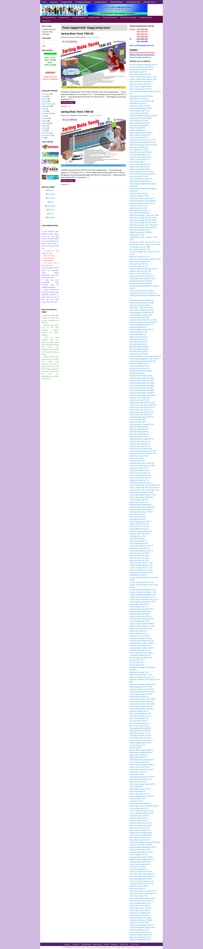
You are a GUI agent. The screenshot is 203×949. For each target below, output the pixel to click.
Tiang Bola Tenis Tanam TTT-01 (140, 716)
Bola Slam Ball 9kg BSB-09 (139, 346)
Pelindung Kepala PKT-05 (138, 332)
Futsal (44, 111)
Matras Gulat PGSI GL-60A (139, 930)
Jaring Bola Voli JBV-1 (137, 373)
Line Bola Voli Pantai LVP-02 (139, 125)
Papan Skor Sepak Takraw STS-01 (142, 881)
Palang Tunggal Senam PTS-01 (140, 743)
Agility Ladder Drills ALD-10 (139, 755)
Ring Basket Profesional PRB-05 (141, 281)
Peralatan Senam (64, 17)
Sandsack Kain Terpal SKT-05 (140, 441)
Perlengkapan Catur (133, 2)
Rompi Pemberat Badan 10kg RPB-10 (143, 395)
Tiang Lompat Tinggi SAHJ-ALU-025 (142, 692)
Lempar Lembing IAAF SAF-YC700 (142, 582)
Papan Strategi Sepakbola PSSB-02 (142, 624)
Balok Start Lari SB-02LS (138, 782)
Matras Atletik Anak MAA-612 (140, 123)
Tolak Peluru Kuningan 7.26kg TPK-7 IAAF (144, 215)
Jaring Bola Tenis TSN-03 (77, 33)
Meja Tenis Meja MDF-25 (138, 327)
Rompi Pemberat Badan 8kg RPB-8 (142, 390)
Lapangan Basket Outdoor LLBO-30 (142, 643)
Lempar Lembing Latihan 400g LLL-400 (143, 79)
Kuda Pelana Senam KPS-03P (140, 738)
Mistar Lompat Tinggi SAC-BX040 (141, 497)
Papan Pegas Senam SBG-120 (140, 908)
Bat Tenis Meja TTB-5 (137, 660)
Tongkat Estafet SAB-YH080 (139, 614)
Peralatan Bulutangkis (83, 2)
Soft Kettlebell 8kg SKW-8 (138, 339)
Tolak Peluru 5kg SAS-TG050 (140, 305)
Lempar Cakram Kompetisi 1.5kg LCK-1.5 (144, 599)
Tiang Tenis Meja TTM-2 (138, 419)
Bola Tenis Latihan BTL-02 (138, 266)
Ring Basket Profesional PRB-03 (141, 371)
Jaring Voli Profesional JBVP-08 (140, 181)
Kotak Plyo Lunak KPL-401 (139, 147)
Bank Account (97, 944)
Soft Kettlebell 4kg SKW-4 (138, 344)
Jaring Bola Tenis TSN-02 (77, 111)
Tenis (69, 106)
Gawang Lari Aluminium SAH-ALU (141, 572)
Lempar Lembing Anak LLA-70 (140, 159)
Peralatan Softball (93, 17)
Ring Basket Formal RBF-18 (139, 886)
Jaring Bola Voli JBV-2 (137, 538)
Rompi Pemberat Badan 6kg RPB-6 (142, 385)
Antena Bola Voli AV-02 (137, 888)
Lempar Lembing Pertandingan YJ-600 (143, 590)
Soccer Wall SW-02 (136, 786)
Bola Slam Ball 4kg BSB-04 (139, 432)
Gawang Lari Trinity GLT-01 (139, 480)
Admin (83, 37)
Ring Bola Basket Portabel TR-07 (141, 376)
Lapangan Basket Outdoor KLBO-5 (142, 648)
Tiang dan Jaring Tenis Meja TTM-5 (142, 609)
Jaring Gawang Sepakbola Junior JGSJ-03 (144, 359)
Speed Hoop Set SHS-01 (138, 772)
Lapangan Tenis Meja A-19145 (140, 850)
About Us (67, 944)
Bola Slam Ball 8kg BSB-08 (139, 349)
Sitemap (106, 944)
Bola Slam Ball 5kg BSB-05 (139, 429)
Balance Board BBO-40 (138, 334)
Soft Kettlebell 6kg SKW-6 (138, 342)
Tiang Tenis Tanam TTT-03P (139, 196)
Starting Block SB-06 (137, 458)
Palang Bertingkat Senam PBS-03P (142, 463)
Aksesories (46, 94)
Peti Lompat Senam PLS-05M (140, 247)
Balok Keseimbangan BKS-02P (140, 714)
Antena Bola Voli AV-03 (137, 791)
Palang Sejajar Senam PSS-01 (140, 789)
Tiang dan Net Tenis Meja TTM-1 (141, 779)
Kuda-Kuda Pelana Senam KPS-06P (142, 466)
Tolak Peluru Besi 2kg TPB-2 (139, 558)
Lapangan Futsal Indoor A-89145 (141, 845)
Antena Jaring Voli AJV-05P (139, 113)
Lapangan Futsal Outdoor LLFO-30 (142, 640)
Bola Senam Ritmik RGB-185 (140, 473)
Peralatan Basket (101, 2)
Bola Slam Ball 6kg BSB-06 (139, 427)
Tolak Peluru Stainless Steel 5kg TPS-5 (143, 227)
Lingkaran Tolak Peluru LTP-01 (140, 534)
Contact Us (75, 944)
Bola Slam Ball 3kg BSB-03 (139, 434)
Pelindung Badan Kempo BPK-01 (141, 658)
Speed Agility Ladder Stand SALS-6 (142, 769)
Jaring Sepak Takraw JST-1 (139, 502)
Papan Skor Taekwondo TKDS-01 (141, 871)
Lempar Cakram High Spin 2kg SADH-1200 (145, 485)
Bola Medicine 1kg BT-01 (138, 72)
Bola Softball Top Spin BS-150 (140, 837)
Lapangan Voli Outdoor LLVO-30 (141, 638)
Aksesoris (53, 2)
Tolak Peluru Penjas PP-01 (139, 896)
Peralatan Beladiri (116, 2)
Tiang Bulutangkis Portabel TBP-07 (142, 417)
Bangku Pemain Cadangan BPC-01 (142, 859)
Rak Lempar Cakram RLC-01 (140, 726)
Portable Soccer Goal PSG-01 (140, 767)
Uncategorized (47, 135)
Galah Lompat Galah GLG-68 (140, 164)
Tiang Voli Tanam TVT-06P (139, 176)
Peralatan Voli (46, 21)
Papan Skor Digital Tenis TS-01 (140, 937)
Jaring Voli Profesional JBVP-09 (140, 179)
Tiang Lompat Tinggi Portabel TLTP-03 (143, 495)
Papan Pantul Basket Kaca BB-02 (141, 653)
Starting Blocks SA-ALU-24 (139, 98)
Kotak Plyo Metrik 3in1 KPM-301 (141, 152)
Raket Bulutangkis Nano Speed (140, 611)
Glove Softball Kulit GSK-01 (139, 529)
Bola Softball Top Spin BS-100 (140, 840)
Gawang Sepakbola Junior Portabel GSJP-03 (145, 356)
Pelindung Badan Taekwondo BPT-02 (142, 507)
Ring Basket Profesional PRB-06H (141, 96)
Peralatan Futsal (149, 2)
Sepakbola (45, 123)
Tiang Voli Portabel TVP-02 (139, 711)
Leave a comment (93, 37)
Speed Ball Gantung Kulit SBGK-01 (142, 760)
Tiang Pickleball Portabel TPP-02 (141, 108)
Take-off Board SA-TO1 (138, 514)
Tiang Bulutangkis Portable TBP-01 (142, 69)
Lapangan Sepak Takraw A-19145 (141, 852)
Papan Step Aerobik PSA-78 (139, 436)
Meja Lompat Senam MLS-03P (140, 730)
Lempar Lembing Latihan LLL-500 (141, 563)
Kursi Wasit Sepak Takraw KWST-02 (142, 876)
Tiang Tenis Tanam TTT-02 (139, 206)
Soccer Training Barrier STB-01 (140, 903)
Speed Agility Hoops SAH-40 (139, 604)
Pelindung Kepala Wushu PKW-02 (141, 509)
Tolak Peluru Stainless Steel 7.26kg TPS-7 (144, 225)
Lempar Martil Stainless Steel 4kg (141, 709)
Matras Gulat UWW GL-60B (139, 524)
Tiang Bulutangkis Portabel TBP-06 (142, 439)
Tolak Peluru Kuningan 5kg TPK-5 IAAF (143, 220)
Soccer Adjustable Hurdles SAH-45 (142, 813)
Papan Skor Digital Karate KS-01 (141, 935)
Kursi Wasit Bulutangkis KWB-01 (141, 283)
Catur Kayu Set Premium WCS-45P (142, 101)
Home (44, 2)
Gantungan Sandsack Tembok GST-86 (143, 453)
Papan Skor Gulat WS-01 (138, 869)
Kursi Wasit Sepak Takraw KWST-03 (142, 874)
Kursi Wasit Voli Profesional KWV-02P (143, 174)
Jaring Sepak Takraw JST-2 (139, 543)
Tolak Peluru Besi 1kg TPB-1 (139, 560)
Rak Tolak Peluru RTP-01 (138, 721)
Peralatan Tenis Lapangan (128, 17)
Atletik (44, 96)
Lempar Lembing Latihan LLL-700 (141, 568)
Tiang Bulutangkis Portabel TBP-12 (142, 329)
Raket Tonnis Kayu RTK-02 (139, 456)
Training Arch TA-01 (136, 801)
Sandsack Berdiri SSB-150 (139, 818)
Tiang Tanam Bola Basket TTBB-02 (142, 291)
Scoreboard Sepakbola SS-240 (140, 655)
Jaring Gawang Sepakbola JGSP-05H (143, 361)
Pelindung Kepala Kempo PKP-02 (141, 512)
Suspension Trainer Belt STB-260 (141, 628)
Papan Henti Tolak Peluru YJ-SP (141, 675)
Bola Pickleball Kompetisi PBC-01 (141, 133)
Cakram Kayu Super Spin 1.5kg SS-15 (143, 405)
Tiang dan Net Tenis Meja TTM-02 (141, 740)
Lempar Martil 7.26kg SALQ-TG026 (142, 310)
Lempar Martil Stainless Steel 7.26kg (142, 699)
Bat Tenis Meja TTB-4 (137, 662)
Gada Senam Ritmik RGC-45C (140, 475)
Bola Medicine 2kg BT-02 (138, 103)
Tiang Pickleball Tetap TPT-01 (140, 111)
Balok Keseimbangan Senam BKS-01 (142, 784)
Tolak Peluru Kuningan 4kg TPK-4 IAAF (143, 222)
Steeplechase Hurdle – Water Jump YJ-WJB (145, 244)
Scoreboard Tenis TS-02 (138, 536)
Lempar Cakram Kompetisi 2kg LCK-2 (143, 597)
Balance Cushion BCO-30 (138, 337)
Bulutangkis (46, 106)
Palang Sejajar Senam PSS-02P (141, 694)
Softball (44, 126)
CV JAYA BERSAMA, (67, 947)
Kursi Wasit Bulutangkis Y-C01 (140, 154)
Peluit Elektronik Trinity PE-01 (140, 915)
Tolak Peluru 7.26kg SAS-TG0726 (141, 308)
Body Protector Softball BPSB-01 (141, 752)
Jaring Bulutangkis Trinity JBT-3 (140, 483)
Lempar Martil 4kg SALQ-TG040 (141, 315)
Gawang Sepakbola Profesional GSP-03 (143, 64)
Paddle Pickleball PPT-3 (138, 130)
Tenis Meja (45, 133)
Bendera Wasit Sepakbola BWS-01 (142, 750)
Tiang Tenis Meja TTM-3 (138, 422)
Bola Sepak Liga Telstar (138, 519)
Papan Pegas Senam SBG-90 (140, 910)
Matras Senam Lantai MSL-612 (140, 157)
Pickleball (45, 118)
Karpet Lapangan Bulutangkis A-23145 (143, 847)
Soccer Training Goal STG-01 (140, 762)
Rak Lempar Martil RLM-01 (139, 718)
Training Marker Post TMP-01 (140, 906)
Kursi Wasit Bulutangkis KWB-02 (141, 879)
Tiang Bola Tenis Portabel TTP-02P (142, 492)
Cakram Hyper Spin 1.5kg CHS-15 (142, 412)
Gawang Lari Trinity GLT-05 (139, 468)
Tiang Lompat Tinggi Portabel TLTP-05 (143, 898)
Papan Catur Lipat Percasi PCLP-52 (142, 276)
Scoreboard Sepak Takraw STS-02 (142, 884)
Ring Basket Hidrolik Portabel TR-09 (142, 203)
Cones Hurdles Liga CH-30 (139, 808)
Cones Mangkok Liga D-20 (139, 606)
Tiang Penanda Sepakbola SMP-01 (142, 901)
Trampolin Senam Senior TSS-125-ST (143, 140)
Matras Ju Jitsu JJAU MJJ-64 (140, 274)
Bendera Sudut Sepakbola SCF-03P (142, 626)
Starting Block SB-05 (137, 774)
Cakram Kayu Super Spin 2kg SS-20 (142, 402)
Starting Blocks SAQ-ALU (138, 575)
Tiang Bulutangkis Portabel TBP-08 (142, 424)
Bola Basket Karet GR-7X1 (139, 264)
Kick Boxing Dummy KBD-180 (140, 803)
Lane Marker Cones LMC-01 (139, 816)
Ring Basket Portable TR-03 (139, 672)
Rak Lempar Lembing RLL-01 (140, 723)
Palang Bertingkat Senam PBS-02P (142, 689)
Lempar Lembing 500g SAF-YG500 (142, 303)
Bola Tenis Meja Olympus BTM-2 (141, 823)
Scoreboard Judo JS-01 (138, 867)
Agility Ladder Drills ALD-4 (138, 633)
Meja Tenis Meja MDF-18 (138, 541)
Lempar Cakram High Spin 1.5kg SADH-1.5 (145, 487)
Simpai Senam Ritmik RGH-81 (140, 478)
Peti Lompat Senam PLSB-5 (139, 150)
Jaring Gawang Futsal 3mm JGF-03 (142, 777)
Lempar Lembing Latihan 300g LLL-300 (143, 77)
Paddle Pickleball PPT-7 (138, 128)
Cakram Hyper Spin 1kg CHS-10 (141, 410)
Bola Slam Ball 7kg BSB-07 (139, 351)
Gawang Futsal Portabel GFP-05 (141, 448)
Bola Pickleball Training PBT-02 (140, 135)
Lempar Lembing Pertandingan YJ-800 (143, 594)
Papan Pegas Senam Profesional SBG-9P (144, 806)
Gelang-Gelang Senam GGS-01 (141, 616)
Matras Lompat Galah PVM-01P (141, 89)
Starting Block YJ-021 (137, 235)
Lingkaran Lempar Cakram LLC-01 (142, 677)
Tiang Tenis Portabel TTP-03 (139, 366)
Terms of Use (134, 944)
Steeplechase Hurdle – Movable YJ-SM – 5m (145, 242)
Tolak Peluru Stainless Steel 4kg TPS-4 (143, 893)
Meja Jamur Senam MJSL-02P (140, 84)
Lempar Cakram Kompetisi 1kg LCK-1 (143, 602)
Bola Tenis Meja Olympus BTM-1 (141, 825)
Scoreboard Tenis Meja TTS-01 (140, 932)
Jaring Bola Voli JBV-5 (137, 461)
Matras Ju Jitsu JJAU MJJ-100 (140, 271)
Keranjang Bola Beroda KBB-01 (140, 728)
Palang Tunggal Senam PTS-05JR (141, 172)
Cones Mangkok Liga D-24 (139, 500)
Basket (44, 99)
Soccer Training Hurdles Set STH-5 (142, 811)
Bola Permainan (47, 104)
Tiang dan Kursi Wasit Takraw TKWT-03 (143, 322)
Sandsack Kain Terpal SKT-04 (140, 444)
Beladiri (44, 101)
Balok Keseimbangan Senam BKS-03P (143, 145)
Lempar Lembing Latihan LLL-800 (141, 570)
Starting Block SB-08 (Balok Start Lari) (143, 142)
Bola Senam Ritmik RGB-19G (140, 213)
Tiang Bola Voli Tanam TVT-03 (140, 650)
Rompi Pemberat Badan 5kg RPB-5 (142, 383)
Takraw (44, 128)
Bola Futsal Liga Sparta (137, 517)
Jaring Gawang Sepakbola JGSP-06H (143, 451)
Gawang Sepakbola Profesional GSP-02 (143, 269)
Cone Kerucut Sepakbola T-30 (140, 913)
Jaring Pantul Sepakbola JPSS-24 (141, 546)
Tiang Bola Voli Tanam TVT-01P (140, 735)
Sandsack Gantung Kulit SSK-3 (140, 398)
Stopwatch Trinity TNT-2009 (139, 922)
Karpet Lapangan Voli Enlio (139, 854)
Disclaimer (114, 944)
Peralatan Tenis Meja (145, 17)
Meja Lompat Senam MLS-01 (140, 794)
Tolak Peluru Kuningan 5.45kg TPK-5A (143, 684)
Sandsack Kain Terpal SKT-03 (140, 446)
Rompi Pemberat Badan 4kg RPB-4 (142, 380)
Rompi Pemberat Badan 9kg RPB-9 (142, 393)
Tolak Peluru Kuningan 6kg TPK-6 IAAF (143, 218)
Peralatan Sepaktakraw (110, 17)
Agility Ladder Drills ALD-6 (138, 757)
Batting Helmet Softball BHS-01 (140, 830)
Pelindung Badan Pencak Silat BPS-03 (143, 293)
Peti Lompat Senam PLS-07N (140, 249)
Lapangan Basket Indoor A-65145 (141, 857)
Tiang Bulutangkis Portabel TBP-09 (142, 312)
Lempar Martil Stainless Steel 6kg (141, 701)
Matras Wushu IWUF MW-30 (140, 828)
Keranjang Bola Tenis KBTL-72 (140, 210)
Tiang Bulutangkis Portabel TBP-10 (142, 300)
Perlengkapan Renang (48, 17)
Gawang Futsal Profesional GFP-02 (142, 67)
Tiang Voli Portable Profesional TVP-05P (143, 116)
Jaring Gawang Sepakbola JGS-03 (142, 925)
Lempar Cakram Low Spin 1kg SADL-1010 (144, 490)
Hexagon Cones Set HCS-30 (140, 636)
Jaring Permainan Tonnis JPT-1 (140, 368)
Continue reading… (68, 102)
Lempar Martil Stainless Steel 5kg (141, 706)
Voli (43, 138)
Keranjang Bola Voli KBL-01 (139, 696)
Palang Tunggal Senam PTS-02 (140, 522)
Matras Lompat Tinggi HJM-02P (141, 86)
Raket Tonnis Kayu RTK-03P (139, 400)
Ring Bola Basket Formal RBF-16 (141, 82)
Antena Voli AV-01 (136, 748)
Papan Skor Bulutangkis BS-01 (140, 940)
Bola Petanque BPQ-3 (137, 162)
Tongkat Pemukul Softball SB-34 (141, 833)
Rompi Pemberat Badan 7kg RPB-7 (142, 388)
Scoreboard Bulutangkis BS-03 (140, 862)
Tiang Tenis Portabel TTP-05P (140, 106)
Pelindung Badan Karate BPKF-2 (141, 504)
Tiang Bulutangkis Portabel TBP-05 (142, 619)
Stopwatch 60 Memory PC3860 (140, 918)
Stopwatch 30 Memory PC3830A (141, 920)
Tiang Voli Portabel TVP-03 (139, 364)
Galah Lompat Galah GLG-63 (140, 167)
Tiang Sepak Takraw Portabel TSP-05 (142, 278)
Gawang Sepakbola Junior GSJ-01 (142, 325)
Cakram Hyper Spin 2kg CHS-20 (141, 414)
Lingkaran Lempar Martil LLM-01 (141, 531)
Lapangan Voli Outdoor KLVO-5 (140, 645)
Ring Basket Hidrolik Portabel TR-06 (142, 198)
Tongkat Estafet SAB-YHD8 (139, 317)
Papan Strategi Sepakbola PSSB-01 (142, 764)
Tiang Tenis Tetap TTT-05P (139, 120)
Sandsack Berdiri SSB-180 (139, 354)
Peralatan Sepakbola (79, 17)
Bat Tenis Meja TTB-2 (137, 665)
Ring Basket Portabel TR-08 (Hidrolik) (143, 201)
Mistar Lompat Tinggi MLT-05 (140, 261)
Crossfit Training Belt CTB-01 (140, 621)
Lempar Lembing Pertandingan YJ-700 (143, 592)
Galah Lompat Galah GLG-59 (140, 169)
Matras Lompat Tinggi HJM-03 (140, 864)
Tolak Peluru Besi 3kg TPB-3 (139, 556)
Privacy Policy (123, 944)
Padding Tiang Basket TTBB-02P (141, 232)
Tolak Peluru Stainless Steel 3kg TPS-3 (143, 891)
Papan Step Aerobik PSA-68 (139, 470)
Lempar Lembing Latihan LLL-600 (141, 565)
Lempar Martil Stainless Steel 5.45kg (142, 704)
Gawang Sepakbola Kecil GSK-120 (142, 796)
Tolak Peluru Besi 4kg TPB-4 (139, 553)
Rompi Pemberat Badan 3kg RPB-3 (142, 378)
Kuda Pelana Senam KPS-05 (140, 548)
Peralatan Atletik (66, 2)
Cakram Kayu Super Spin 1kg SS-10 (142, 407)
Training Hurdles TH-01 (137, 798)
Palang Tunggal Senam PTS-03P (141, 687)
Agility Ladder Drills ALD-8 (138, 631)
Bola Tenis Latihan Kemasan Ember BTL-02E (145, 259)
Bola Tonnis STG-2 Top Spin (139, 526)
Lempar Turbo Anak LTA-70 (139, 137)
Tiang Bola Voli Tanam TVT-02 (140, 733)
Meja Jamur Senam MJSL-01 (140, 256)
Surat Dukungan (86, 944)
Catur (44, 109)
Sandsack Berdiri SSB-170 (139, 820)
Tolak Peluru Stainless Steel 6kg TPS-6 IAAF (145, 842)
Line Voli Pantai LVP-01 (137, 745)
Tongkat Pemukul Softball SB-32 (141, 835)
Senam (44, 121)
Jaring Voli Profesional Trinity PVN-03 (142, 927)
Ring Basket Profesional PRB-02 (141, 118)
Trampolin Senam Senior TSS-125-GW (143, 320)
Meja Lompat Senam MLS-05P (140, 74)
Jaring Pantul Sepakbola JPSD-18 (141, 551)
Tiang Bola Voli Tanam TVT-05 (140, 230)
